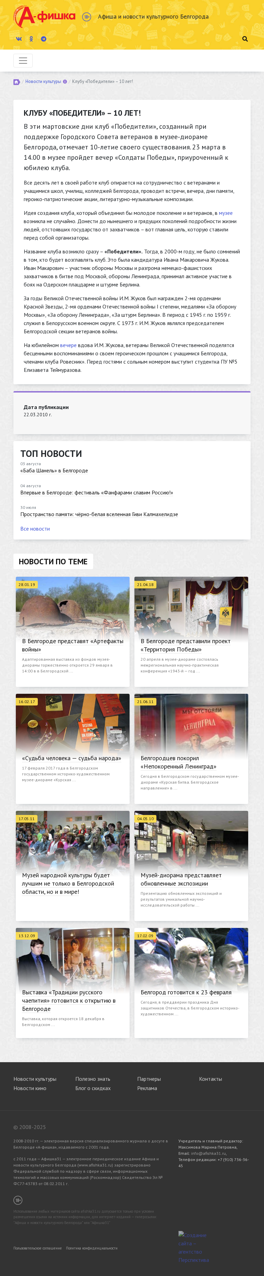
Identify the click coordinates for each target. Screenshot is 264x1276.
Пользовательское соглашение (37, 1248)
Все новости (35, 528)
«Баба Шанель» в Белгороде (54, 470)
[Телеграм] (43, 38)
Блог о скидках (93, 1088)
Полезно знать (92, 1078)
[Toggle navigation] (23, 60)
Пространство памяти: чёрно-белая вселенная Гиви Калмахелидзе (99, 514)
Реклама (147, 1088)
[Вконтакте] (18, 38)
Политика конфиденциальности (92, 1248)
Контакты (210, 1078)
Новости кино (29, 1088)
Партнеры (149, 1078)
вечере (68, 345)
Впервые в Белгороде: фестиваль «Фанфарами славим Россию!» (96, 492)
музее (226, 212)
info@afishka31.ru (208, 1153)
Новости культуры (43, 81)
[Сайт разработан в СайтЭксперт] (195, 1246)
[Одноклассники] (31, 38)
